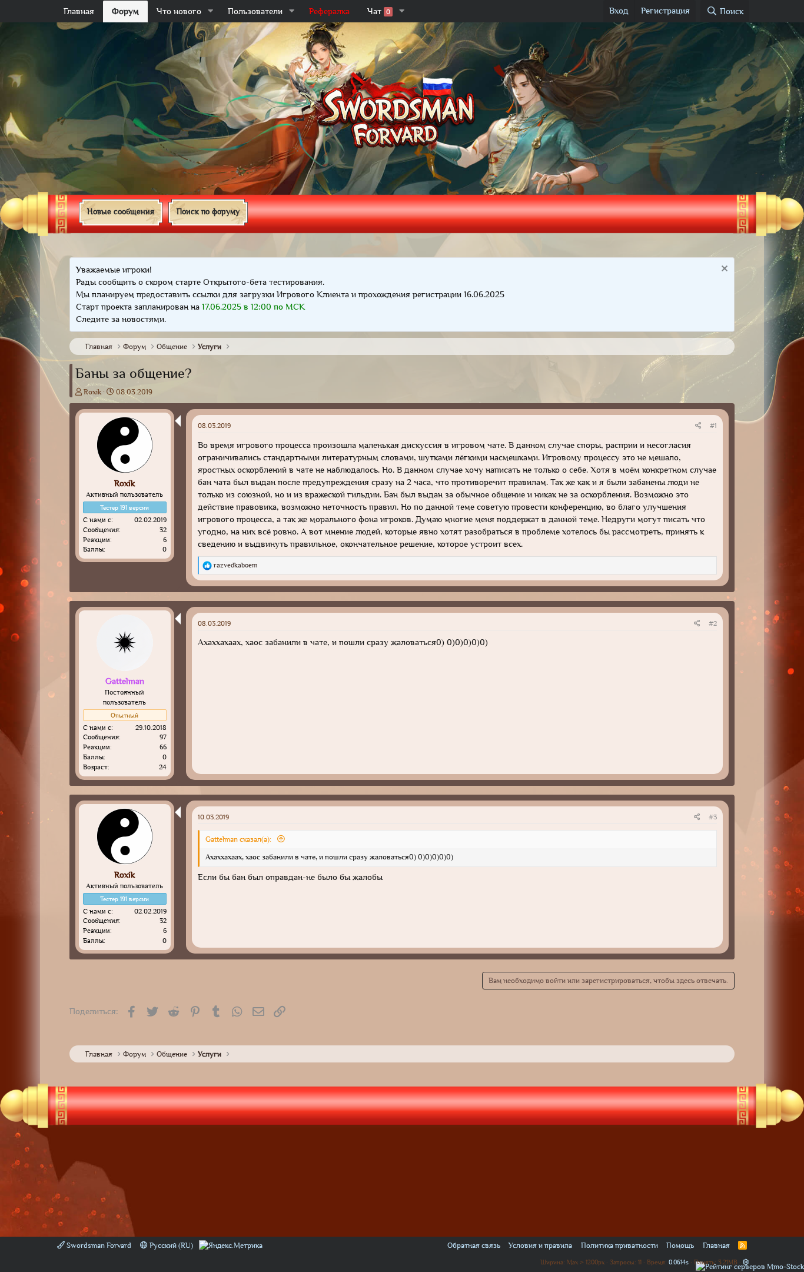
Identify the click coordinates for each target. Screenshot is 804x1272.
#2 (713, 623)
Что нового (179, 11)
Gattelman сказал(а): (239, 839)
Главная (79, 11)
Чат (378, 11)
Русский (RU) (170, 1245)
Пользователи (255, 11)
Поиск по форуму (208, 211)
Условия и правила (540, 1245)
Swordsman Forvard (98, 1245)
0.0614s (679, 1262)
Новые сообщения (120, 211)
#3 (713, 817)
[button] (210, 11)
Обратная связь (473, 1245)
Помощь (680, 1245)
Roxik (92, 391)
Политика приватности (619, 1245)
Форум (125, 11)
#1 (713, 425)
